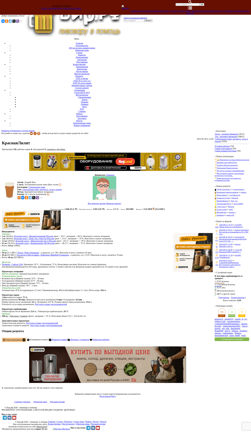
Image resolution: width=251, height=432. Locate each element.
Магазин (146, 11)
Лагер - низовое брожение (226, 134)
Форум (190, 13)
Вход (60, 8)
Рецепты (197, 11)
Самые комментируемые (226, 151)
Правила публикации (11, 131)
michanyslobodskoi (242, 230)
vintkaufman (228, 333)
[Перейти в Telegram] (5, 418)
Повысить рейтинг (101, 339)
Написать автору (113, 203)
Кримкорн (220, 215)
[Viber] (17, 21)
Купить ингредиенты (13, 340)
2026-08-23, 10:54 (226, 225)
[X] (14, 21)
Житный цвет (221, 212)
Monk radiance (221, 195)
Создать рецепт (28, 131)
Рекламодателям (57, 402)
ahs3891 (238, 255)
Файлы (238, 11)
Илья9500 (219, 331)
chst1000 (238, 225)
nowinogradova (238, 189)
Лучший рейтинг (222, 146)
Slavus (244, 326)
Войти (144, 18)
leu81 (243, 335)
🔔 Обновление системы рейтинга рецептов (232, 160)
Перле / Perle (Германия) (28, 253)
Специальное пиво (36, 187)
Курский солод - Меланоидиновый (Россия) (33, 236)
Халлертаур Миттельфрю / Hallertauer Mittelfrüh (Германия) (43, 255)
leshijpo (238, 244)
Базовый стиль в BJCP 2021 (226, 162)
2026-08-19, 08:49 (225, 250)
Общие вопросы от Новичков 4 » (231, 227)
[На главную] (74, 36)
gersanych (219, 319)
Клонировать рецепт (38, 339)
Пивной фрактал (222, 201)
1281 (217, 227)
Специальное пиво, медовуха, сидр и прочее (42, 189)
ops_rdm (225, 328)
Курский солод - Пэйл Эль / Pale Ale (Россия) (34, 238)
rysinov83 (238, 250)
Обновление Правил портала (227, 168)
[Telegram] (10, 21)
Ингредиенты (210, 11)
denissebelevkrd (221, 335)
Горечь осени (221, 209)
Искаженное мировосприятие (227, 192)
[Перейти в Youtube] (14, 418)
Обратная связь (72, 8)
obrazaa (218, 333)
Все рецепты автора (97, 203)
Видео (246, 11)
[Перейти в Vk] (9, 418)
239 (216, 252)
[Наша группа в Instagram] (38, 133)
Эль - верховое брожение (226, 136)
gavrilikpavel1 (235, 195)
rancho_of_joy (241, 319)
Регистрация (48, 8)
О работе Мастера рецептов (227, 165)
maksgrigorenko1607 (231, 326)
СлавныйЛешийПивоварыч (229, 263)
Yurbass (235, 331)
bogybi (217, 328)
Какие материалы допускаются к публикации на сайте (228, 179)
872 (216, 240)
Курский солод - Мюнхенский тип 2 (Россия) (36, 241)
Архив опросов (238, 297)
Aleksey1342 (220, 321)
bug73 (227, 331)
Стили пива (184, 11)
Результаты (224, 297)
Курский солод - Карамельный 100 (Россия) (35, 243)
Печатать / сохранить (79, 339)
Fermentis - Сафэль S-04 (12, 264)
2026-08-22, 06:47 (225, 230)
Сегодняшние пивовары (232, 339)
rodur (231, 209)
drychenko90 (239, 237)
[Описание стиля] (60, 184)
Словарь (228, 11)
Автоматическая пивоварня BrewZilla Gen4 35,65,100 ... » (233, 240)
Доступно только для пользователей (51, 304)
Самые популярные (223, 148)
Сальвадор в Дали (223, 198)
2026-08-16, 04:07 (225, 260)
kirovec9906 (238, 204)
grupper (243, 192)
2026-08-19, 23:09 (225, 244)
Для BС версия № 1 (223, 189)
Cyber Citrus (221, 207)
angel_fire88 (234, 335)
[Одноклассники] (6, 21)
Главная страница (22, 402)
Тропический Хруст (223, 204)
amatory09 (230, 215)
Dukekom (110, 175)
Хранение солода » (226, 246)
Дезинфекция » (224, 257)
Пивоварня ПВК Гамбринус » (230, 252)
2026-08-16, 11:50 (226, 255)
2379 (217, 258)
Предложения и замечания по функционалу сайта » (230, 266)
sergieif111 (229, 319)
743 (216, 265)
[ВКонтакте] (3, 21)
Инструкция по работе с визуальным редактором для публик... (229, 174)
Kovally (218, 326)
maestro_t (232, 212)
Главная (135, 11)
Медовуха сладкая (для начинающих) (230, 171)
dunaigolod (235, 328)
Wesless (238, 333)
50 (217, 247)
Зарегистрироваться (132, 18)
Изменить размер (59, 339)
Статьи (173, 11)
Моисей (235, 198)
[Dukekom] (104, 188)
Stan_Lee (234, 201)
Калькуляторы (159, 11)
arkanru (244, 324)
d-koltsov (243, 331)
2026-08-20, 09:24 (225, 237)
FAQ (221, 11)
